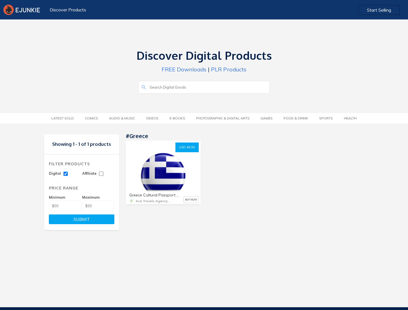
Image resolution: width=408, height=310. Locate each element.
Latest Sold (62, 118)
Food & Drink (296, 118)
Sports (326, 118)
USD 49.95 (187, 147)
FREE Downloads (184, 69)
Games (267, 118)
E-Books (177, 118)
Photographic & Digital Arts (223, 118)
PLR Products (228, 69)
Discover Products (68, 9)
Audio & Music (122, 118)
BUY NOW (191, 199)
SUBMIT (82, 219)
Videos (152, 118)
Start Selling (379, 10)
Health (350, 118)
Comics (91, 118)
